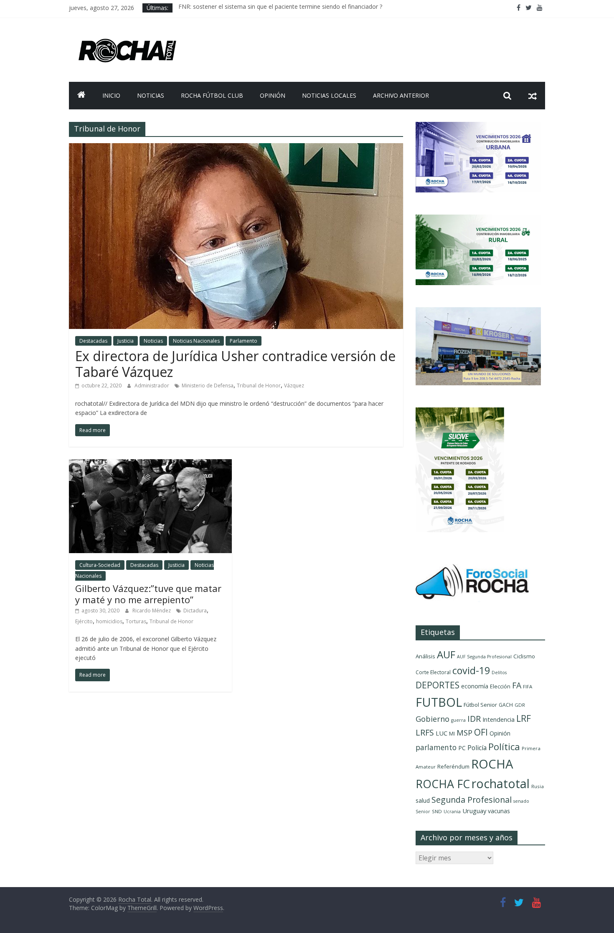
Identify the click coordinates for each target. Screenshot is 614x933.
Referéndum (453, 766)
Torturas (136, 621)
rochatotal (501, 783)
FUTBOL (439, 702)
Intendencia (498, 719)
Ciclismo (524, 656)
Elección (500, 686)
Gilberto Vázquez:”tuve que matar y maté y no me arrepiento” (148, 593)
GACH (506, 704)
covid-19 (471, 670)
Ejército (84, 621)
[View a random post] (532, 95)
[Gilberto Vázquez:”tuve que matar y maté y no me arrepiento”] (150, 464)
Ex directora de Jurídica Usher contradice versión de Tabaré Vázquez (235, 364)
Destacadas (93, 340)
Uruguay (474, 811)
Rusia (537, 786)
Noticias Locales (329, 95)
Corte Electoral (433, 672)
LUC (441, 733)
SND (437, 811)
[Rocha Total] (81, 95)
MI (452, 733)
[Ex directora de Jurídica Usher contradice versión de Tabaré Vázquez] (236, 148)
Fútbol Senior (480, 704)
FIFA (527, 686)
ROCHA (492, 764)
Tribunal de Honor (259, 385)
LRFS (425, 732)
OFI (481, 732)
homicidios (109, 621)
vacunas (499, 811)
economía (474, 686)
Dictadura (195, 610)
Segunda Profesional (471, 799)
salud (423, 800)
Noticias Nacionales (196, 340)
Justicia (125, 340)
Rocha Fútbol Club (212, 95)
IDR (474, 718)
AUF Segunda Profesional (484, 657)
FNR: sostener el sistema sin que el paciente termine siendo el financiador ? (280, 8)
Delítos (499, 672)
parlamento (436, 747)
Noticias (150, 95)
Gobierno (432, 718)
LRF (523, 718)
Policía (477, 747)
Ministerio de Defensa (207, 385)
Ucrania (452, 811)
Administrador (152, 385)
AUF (446, 654)
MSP (464, 732)
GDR (520, 705)
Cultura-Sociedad (99, 565)
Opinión (272, 95)
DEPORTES (437, 685)
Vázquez (294, 385)
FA (516, 685)
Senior (423, 811)
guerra (458, 720)
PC (462, 748)
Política (504, 746)
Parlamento (243, 340)
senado (521, 801)
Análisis (425, 656)
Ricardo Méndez (152, 610)
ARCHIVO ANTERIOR (401, 95)
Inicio (111, 95)
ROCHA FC (443, 783)
